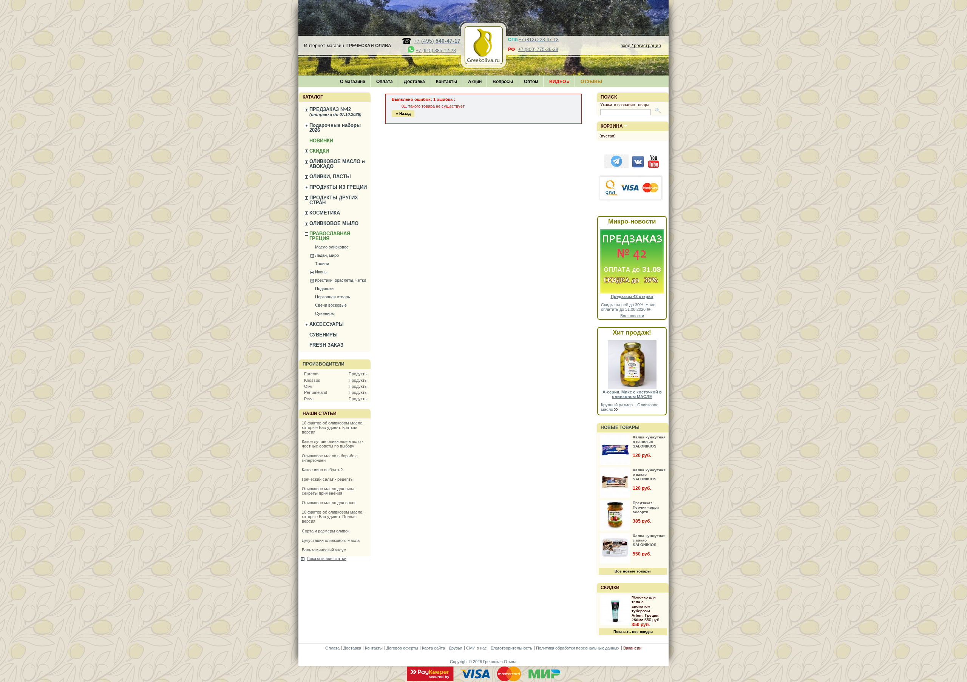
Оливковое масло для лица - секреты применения (329, 490)
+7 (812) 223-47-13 (539, 39)
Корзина (612, 126)
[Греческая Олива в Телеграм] (616, 166)
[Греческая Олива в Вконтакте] (638, 166)
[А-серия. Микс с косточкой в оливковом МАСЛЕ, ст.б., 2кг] (632, 387)
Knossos (312, 380)
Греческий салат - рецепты (328, 479)
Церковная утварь (332, 297)
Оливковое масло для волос (329, 502)
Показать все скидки (633, 632)
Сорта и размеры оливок (325, 531)
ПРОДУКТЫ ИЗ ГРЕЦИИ (338, 187)
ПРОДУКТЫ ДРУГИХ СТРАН (333, 200)
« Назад (403, 113)
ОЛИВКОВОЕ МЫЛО (333, 223)
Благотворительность (511, 648)
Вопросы (503, 81)
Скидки (610, 587)
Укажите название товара (624, 104)
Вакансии (632, 648)
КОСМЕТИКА (324, 213)
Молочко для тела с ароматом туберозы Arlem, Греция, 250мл (646, 608)
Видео (559, 81)
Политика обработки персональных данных (577, 648)
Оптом (531, 81)
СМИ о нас (476, 648)
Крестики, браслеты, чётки (340, 280)
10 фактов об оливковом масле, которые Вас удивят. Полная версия (332, 516)
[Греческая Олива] (483, 62)
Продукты (358, 374)
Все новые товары (633, 571)
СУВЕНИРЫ (323, 335)
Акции (475, 81)
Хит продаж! (632, 332)
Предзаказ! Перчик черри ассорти (646, 507)
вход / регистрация (641, 45)
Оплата (384, 81)
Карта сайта (433, 648)
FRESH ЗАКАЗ (326, 345)
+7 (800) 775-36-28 (538, 49)
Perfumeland (315, 392)
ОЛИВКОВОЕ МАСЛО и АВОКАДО (337, 164)
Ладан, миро (327, 255)
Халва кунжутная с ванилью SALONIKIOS (649, 441)
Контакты (446, 81)
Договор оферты (402, 648)
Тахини (322, 263)
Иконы (321, 272)
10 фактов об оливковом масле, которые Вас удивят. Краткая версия (332, 427)
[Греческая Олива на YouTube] (653, 166)
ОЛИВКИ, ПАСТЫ (330, 176)
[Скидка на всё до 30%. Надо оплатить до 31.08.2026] (632, 292)
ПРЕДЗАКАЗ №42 (335, 111)
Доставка (414, 81)
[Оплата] (483, 679)
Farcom (311, 374)
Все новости (632, 315)
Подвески (324, 288)
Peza (309, 399)
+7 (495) (437, 41)
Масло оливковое (332, 247)
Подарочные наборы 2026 (335, 127)
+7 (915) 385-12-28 (436, 50)
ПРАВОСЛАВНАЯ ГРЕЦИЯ (329, 236)
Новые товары (620, 427)
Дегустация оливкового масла (331, 540)
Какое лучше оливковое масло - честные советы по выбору (332, 443)
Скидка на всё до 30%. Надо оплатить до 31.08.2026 (628, 307)
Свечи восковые (331, 305)
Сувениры (325, 313)
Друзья (455, 648)
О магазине (352, 81)
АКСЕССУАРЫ (326, 324)
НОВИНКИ (321, 140)
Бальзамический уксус (324, 550)
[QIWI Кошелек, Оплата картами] (631, 200)
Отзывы (591, 81)
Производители (323, 364)
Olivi (308, 386)
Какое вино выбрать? (322, 470)
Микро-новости (632, 221)
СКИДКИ (319, 151)
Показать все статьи (326, 558)
